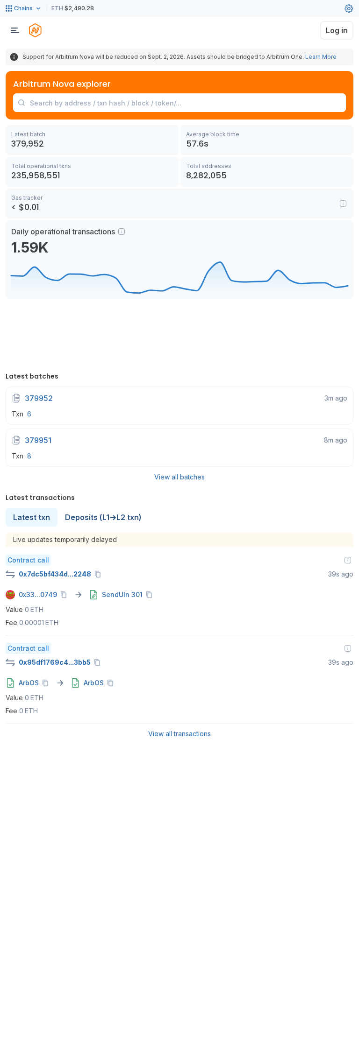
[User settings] (348, 8)
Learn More (321, 56)
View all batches (179, 477)
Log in (337, 30)
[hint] (121, 231)
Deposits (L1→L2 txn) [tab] (103, 517)
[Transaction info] (347, 560)
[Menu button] (15, 30)
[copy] (99, 574)
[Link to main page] (35, 30)
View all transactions (179, 734)
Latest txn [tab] (31, 517)
